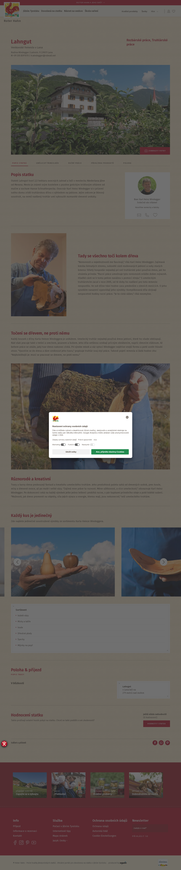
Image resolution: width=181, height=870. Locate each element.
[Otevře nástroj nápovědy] (4, 744)
